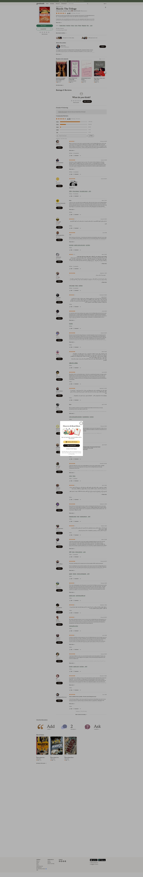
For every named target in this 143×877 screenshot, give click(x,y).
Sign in (75, 448)
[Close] (81, 423)
